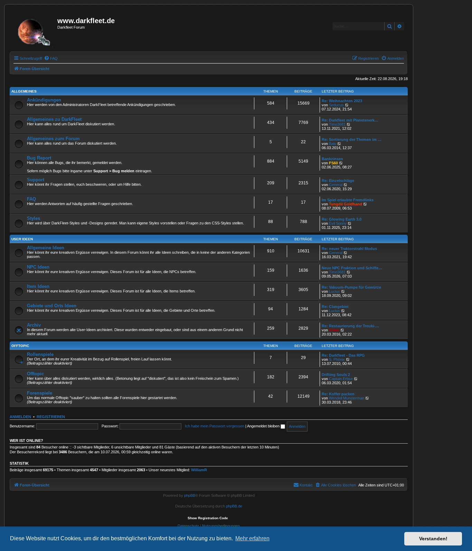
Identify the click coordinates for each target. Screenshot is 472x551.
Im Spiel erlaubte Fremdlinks (348, 200)
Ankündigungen (44, 100)
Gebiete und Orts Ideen (51, 305)
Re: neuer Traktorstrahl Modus (349, 248)
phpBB (189, 495)
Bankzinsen (332, 159)
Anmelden (20, 417)
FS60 (333, 163)
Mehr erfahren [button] (252, 538)
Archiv (34, 325)
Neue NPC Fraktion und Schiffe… (352, 268)
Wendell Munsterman (346, 398)
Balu (332, 144)
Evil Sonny (338, 223)
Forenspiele (39, 393)
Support (35, 179)
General (335, 185)
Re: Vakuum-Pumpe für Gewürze (351, 287)
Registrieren (51, 417)
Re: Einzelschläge (338, 180)
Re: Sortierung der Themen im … (351, 139)
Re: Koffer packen (338, 394)
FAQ (31, 199)
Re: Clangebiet (335, 306)
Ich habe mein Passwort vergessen (214, 426)
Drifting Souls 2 (336, 375)
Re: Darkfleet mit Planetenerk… (350, 120)
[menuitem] (51, 58)
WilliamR (199, 470)
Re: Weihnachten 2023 (342, 101)
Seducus (336, 105)
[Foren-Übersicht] (34, 30)
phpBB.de (234, 506)
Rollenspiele (40, 354)
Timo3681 (337, 124)
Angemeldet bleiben (264, 426)
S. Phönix (337, 359)
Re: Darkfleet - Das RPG (343, 355)
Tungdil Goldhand (345, 204)
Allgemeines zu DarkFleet (54, 119)
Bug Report (39, 158)
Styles (33, 218)
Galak (334, 330)
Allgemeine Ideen (45, 247)
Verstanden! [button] (433, 538)
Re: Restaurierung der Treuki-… (350, 326)
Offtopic (20, 346)
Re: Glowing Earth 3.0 (341, 219)
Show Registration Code (208, 518)
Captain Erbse (341, 379)
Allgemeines (24, 91)
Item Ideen (38, 286)
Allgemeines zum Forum (53, 138)
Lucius (334, 291)
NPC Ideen (38, 267)
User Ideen (22, 239)
